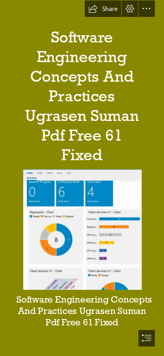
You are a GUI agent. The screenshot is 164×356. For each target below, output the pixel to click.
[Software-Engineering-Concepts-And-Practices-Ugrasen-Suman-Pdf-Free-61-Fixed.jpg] (82, 229)
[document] (82, 178)
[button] (103, 8)
